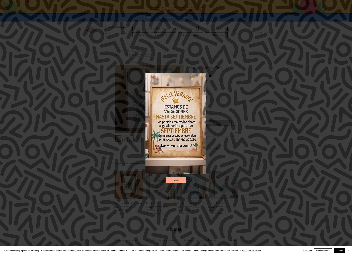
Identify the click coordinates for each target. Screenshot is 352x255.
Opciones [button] (307, 250)
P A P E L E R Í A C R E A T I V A (139, 62)
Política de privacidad (251, 250)
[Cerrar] (348, 250)
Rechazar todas (323, 250)
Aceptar (339, 250)
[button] (210, 76)
